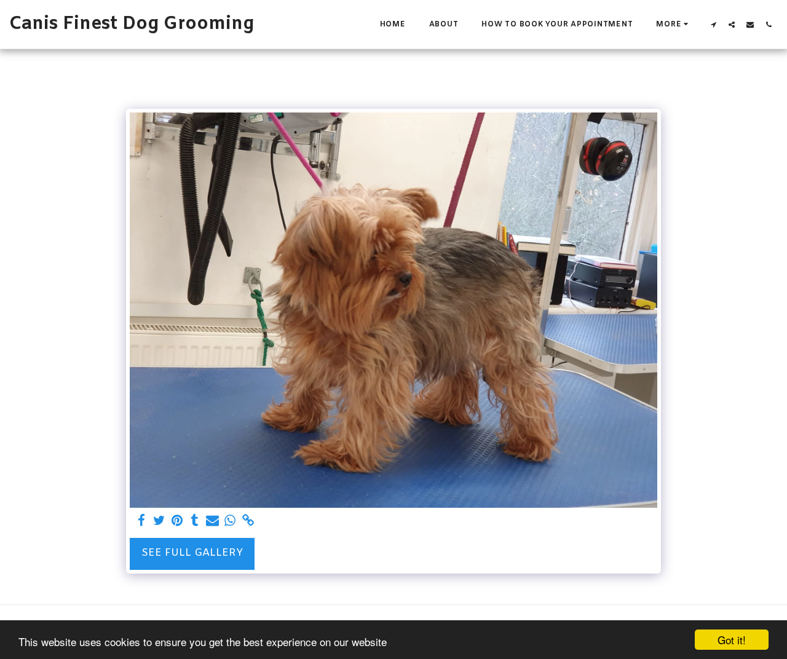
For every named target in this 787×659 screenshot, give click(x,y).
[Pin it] (176, 521)
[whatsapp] (230, 521)
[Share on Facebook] (141, 521)
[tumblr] (194, 521)
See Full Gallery (192, 553)
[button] (713, 24)
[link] (248, 521)
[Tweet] (158, 521)
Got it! (732, 639)
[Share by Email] (212, 521)
